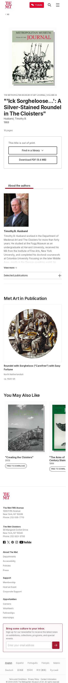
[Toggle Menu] (57, 5)
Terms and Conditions (18, 679)
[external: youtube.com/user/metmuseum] (25, 542)
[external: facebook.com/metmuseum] (4, 542)
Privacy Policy (33, 679)
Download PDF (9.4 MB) (32, 159)
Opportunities (10, 599)
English (8, 663)
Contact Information (48, 679)
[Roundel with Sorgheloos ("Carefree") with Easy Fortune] (33, 333)
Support (7, 578)
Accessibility (9, 561)
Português (33, 663)
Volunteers (8, 608)
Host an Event (9, 587)
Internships (8, 617)
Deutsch (9, 670)
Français (45, 663)
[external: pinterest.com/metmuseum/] (12, 542)
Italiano (56, 663)
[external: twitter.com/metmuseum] (8, 542)
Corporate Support (12, 591)
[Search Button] (49, 5)
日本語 (20, 670)
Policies (7, 565)
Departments (9, 556)
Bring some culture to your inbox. (25, 628)
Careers (7, 604)
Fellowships (9, 613)
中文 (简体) (41, 670)
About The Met (10, 552)
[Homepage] (8, 5)
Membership (9, 582)
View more (9, 267)
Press (6, 570)
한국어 (30, 670)
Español (20, 663)
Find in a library (31, 150)
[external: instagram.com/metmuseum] (16, 542)
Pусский (54, 670)
